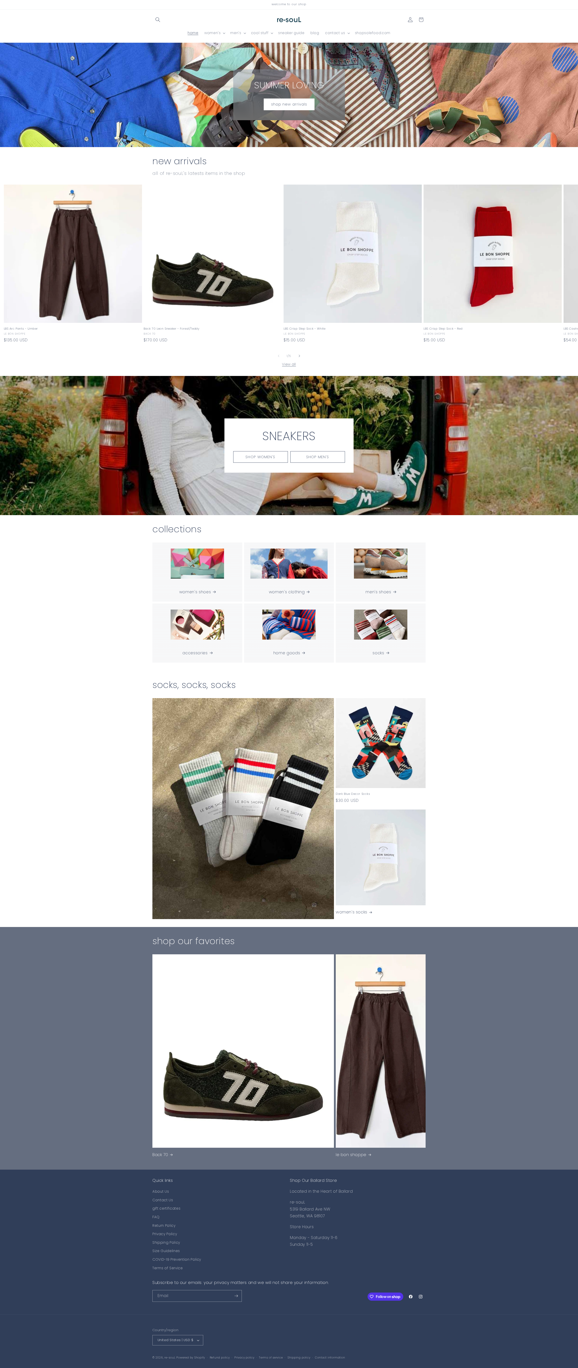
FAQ (156, 1217)
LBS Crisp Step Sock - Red (443, 329)
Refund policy (220, 1357)
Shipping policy (298, 1357)
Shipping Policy (166, 1242)
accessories (194, 653)
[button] (157, 19)
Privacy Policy (164, 1234)
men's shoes (378, 592)
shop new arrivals (289, 104)
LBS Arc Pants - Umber (21, 329)
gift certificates (166, 1208)
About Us (160, 1191)
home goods (286, 653)
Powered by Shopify (190, 1357)
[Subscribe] (236, 1296)
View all (289, 364)
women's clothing (287, 592)
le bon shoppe (351, 1154)
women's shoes (195, 592)
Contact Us (162, 1200)
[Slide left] (279, 356)
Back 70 (160, 1154)
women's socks (351, 912)
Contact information (330, 1357)
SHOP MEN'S (317, 456)
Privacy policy (244, 1357)
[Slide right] (299, 356)
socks (378, 653)
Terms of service (271, 1357)
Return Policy (164, 1225)
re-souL (169, 1357)
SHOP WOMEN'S (260, 456)
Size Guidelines (166, 1250)
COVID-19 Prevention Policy (176, 1259)
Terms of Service (167, 1268)
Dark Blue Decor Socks (353, 794)
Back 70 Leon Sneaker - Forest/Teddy (171, 329)
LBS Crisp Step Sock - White (304, 329)
